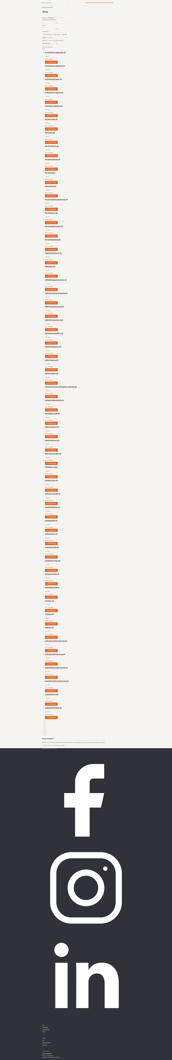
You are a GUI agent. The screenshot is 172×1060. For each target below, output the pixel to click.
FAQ (108, 2)
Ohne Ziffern (57, 34)
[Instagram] (86, 931)
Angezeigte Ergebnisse (47, 47)
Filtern (44, 37)
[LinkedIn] (86, 1018)
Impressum (44, 1044)
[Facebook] (86, 843)
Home (86, 2)
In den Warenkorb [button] (51, 62)
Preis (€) (44, 25)
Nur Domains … (46, 31)
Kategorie (44, 18)
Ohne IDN (64, 34)
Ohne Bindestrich (48, 34)
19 (45, 733)
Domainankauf (94, 2)
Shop (89, 2)
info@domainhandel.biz (46, 1053)
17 (45, 729)
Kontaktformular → (49, 747)
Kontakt (111, 2)
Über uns (44, 1038)
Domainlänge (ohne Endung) (49, 19)
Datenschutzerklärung (46, 1042)
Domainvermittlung (102, 2)
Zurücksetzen (49, 37)
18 (45, 731)
